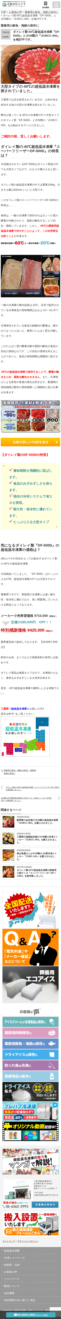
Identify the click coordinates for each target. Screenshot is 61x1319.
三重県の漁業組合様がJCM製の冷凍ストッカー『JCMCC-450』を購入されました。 (37, 839)
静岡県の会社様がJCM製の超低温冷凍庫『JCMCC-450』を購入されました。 (37, 821)
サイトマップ (8, 1241)
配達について (12, 1286)
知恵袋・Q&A (12, 1264)
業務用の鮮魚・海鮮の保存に (16, 770)
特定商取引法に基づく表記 (19, 1300)
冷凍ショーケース (14, 1257)
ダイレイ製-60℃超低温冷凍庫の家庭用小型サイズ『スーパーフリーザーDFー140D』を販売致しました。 (36, 873)
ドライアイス (12, 1279)
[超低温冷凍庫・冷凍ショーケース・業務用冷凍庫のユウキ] (13, 3)
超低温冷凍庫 (12, 1250)
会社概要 (9, 1293)
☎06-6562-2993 (31, 1314)
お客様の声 (10, 1272)
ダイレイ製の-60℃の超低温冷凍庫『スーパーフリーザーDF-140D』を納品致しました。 (33, 788)
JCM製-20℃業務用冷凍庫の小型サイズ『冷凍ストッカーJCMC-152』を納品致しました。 (26, 799)
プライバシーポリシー (27, 1241)
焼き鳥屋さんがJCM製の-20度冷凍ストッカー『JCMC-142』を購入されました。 (37, 856)
